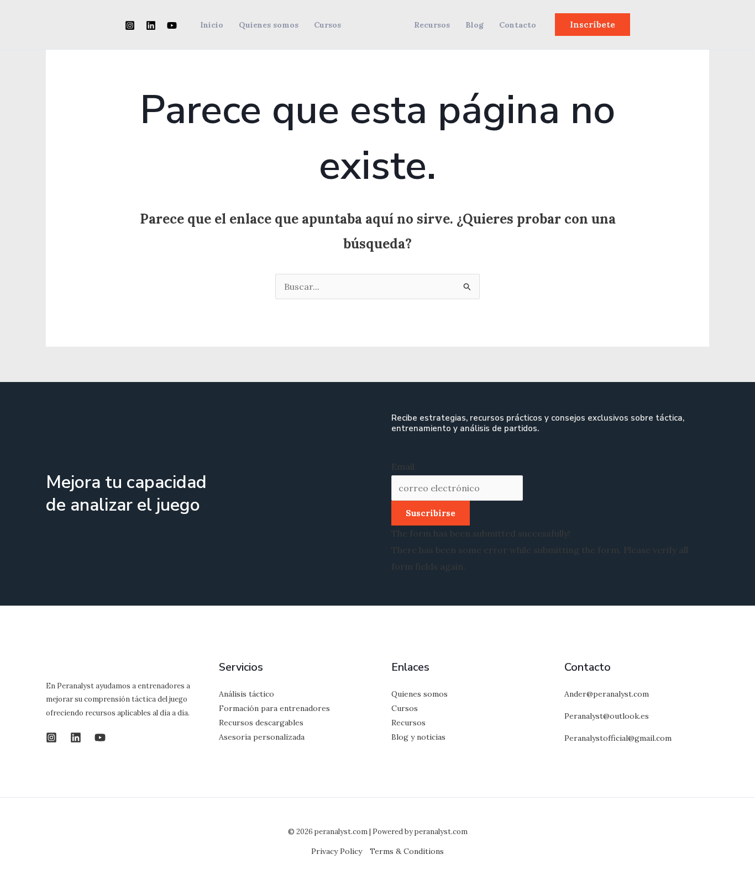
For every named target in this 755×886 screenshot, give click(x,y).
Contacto (517, 25)
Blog (474, 25)
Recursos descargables (261, 723)
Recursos (432, 25)
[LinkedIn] (151, 25)
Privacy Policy (336, 851)
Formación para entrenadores (274, 708)
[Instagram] (130, 25)
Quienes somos (268, 25)
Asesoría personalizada (262, 737)
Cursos (327, 25)
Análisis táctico (246, 694)
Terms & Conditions (407, 851)
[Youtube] (172, 25)
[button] (592, 24)
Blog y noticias (418, 737)
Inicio (211, 25)
